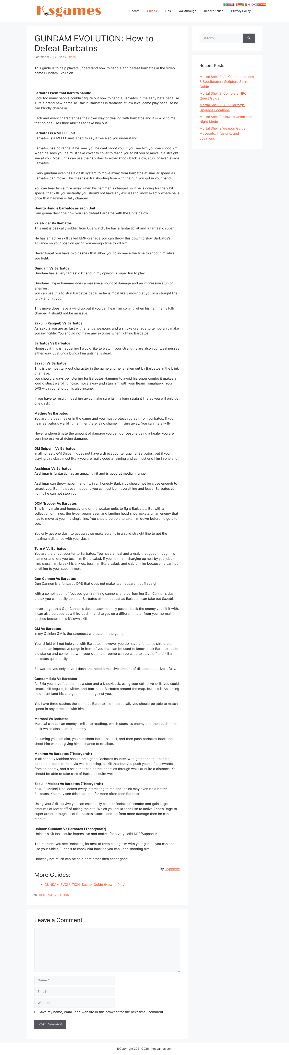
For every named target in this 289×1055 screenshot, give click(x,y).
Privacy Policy (241, 11)
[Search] (249, 38)
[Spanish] (263, 4)
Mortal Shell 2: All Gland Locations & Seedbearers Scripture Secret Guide (227, 82)
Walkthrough (187, 11)
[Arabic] (225, 4)
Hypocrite (172, 869)
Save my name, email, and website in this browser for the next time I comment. (101, 1012)
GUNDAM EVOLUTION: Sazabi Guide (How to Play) (84, 885)
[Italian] (244, 4)
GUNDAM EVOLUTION (54, 895)
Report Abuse (213, 11)
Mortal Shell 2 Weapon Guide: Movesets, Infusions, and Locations (223, 133)
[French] (235, 4)
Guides (152, 11)
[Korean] (254, 4)
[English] (230, 4)
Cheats (134, 11)
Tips (168, 11)
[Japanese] (249, 4)
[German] (239, 4)
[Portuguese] (258, 4)
